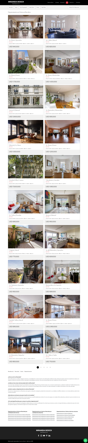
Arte (67, 2)
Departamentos (28, 371)
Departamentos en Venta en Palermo (64, 418)
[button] (10, 25)
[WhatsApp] (85, 440)
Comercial (62, 2)
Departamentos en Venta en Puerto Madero (66, 415)
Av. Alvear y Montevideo (53, 75)
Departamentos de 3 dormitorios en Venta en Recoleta (19, 418)
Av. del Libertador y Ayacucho (54, 250)
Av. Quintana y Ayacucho (16, 285)
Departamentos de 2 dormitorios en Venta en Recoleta (19, 416)
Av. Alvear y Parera (14, 75)
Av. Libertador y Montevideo (54, 110)
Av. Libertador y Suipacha (16, 355)
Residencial (11, 371)
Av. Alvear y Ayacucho (15, 40)
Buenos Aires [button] (50, 2)
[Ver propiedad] (25, 26)
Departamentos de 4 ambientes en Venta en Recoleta (43, 418)
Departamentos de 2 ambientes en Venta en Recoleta (43, 414)
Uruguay (57, 2)
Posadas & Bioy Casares (16, 180)
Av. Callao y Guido (51, 355)
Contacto (78, 2)
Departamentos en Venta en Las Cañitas (65, 420)
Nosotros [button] (72, 2)
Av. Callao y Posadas (15, 215)
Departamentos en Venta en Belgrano (64, 413)
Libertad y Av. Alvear (15, 145)
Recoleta (17, 371)
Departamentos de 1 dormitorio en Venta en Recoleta (19, 414)
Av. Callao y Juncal (51, 40)
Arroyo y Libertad (51, 215)
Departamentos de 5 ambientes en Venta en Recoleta (43, 419)
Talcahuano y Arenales (52, 180)
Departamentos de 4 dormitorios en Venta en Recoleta (19, 419)
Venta (21, 371)
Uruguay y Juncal (14, 250)
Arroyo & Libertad (14, 110)
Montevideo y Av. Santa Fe (53, 285)
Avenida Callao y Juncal (16, 320)
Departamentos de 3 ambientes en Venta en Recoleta (43, 416)
